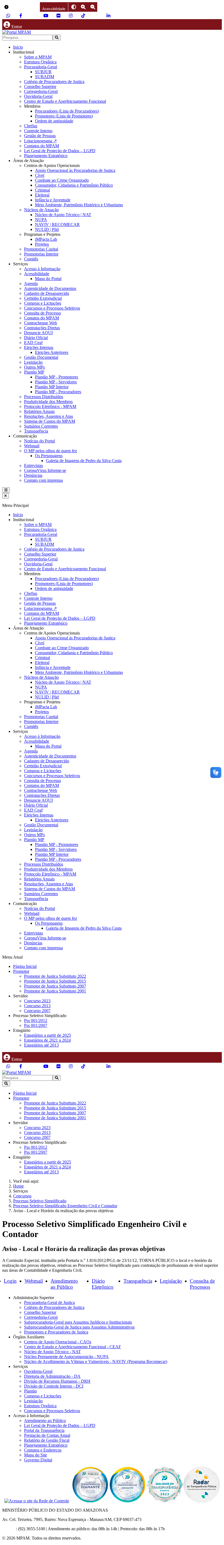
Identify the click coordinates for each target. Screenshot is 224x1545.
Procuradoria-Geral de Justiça (49, 1302)
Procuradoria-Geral (40, 66)
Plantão (30, 1391)
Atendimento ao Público (64, 1284)
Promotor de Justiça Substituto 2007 (55, 986)
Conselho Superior (40, 86)
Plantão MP (34, 372)
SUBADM (44, 76)
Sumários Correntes (41, 426)
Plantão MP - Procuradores (58, 391)
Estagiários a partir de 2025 (47, 1035)
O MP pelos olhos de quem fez (50, 450)
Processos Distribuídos (43, 396)
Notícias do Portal (39, 441)
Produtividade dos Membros (48, 401)
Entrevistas (33, 465)
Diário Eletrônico (102, 1284)
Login (10, 1281)
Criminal (42, 190)
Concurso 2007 (37, 1010)
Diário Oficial (36, 337)
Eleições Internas (38, 347)
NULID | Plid (47, 229)
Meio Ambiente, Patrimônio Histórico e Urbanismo (79, 204)
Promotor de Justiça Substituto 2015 (55, 981)
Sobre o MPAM (38, 57)
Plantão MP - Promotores (56, 377)
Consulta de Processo (42, 313)
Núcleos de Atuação (41, 209)
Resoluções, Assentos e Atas (48, 416)
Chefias (30, 126)
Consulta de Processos (202, 1284)
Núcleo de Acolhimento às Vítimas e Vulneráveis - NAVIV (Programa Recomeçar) (95, 1361)
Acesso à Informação (42, 268)
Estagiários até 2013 (41, 1045)
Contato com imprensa (43, 480)
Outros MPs (34, 367)
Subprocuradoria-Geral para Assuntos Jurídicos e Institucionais (78, 1322)
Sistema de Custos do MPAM (49, 421)
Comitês (31, 259)
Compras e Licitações (42, 303)
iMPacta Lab (46, 239)
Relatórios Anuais (39, 411)
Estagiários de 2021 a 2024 (47, 1040)
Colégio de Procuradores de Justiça (54, 81)
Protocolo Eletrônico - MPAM (50, 406)
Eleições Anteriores (51, 352)
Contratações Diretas (42, 327)
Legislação (33, 362)
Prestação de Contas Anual (47, 1435)
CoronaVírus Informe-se (45, 470)
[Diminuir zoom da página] (93, 7)
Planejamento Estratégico (45, 155)
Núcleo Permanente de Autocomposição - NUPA (66, 1356)
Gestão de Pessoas (40, 135)
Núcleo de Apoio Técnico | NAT (63, 214)
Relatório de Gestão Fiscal (46, 1440)
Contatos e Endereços (42, 1450)
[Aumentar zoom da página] (83, 7)
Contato (9, 1528)
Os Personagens (49, 455)
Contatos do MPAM (41, 145)
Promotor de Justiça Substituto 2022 (55, 976)
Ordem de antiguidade (54, 121)
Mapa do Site (35, 1455)
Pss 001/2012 (35, 1020)
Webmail (31, 445)
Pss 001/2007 (35, 1025)
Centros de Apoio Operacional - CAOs (57, 1342)
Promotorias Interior (41, 254)
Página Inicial (25, 966)
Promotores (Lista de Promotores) (64, 116)
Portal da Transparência (44, 1430)
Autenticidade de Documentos (50, 288)
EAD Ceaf (33, 342)
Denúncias (33, 475)
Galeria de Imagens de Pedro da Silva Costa (84, 460)
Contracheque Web (40, 323)
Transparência (36, 431)
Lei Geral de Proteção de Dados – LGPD (59, 150)
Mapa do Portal (48, 278)
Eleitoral (42, 195)
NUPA (41, 219)
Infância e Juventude (52, 200)
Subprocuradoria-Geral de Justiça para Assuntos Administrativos (79, 1327)
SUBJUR (43, 71)
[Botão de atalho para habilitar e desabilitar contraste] (73, 7)
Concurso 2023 (37, 1000)
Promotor (21, 971)
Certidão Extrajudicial (43, 298)
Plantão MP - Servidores (56, 382)
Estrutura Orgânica (40, 62)
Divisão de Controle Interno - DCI (53, 1386)
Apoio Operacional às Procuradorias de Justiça (75, 170)
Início (18, 47)
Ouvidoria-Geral (38, 96)
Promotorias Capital (41, 249)
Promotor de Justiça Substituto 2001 (55, 991)
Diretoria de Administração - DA (52, 1376)
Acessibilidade (36, 273)
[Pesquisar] (57, 37)
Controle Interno (38, 130)
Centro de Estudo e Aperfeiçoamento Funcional (65, 101)
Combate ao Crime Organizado (62, 180)
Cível (39, 175)
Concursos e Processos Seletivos (52, 308)
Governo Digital (38, 1460)
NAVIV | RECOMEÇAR (57, 224)
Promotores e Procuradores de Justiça (56, 1332)
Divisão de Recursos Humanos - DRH (57, 1381)
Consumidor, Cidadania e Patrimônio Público (74, 185)
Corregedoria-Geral (41, 91)
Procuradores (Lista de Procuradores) (67, 111)
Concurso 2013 (37, 1005)
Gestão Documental (41, 357)
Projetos (42, 244)
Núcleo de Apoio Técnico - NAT (52, 1351)
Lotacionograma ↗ (40, 141)
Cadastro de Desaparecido (46, 293)
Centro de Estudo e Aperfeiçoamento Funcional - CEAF (72, 1346)
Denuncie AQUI (38, 332)
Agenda (31, 283)
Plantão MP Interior (52, 386)
